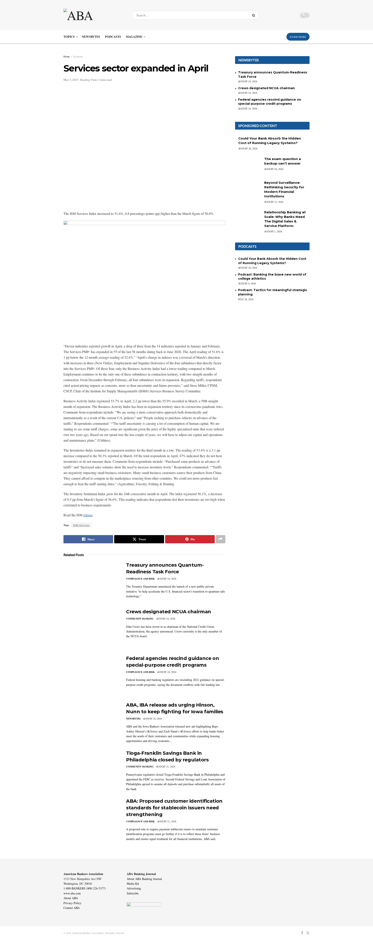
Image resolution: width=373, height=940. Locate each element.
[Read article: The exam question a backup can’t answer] (248, 166)
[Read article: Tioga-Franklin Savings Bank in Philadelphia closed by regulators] (91, 770)
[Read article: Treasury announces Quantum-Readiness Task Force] (91, 582)
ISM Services (81, 525)
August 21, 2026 (165, 766)
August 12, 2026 (273, 201)
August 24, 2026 (166, 578)
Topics (69, 36)
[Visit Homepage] (93, 15)
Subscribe (133, 893)
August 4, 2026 (247, 283)
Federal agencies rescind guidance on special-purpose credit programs (269, 102)
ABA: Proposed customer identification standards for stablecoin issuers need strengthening (174, 807)
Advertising (134, 888)
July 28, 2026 (245, 299)
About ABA (70, 898)
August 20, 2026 (248, 148)
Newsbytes (91, 36)
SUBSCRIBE (298, 36)
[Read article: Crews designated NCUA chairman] (91, 629)
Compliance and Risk (140, 578)
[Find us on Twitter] (308, 932)
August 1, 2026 (273, 231)
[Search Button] (254, 15)
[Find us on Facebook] (302, 932)
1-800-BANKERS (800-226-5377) (84, 888)
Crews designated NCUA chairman (168, 612)
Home (66, 56)
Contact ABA (71, 908)
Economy (78, 56)
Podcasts (113, 36)
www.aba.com (72, 893)
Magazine (134, 36)
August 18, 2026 (273, 169)
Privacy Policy (72, 903)
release (88, 515)
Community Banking (140, 618)
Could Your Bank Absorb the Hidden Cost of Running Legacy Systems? (272, 261)
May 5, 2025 (70, 80)
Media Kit (133, 883)
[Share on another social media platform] (220, 539)
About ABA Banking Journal (144, 879)
